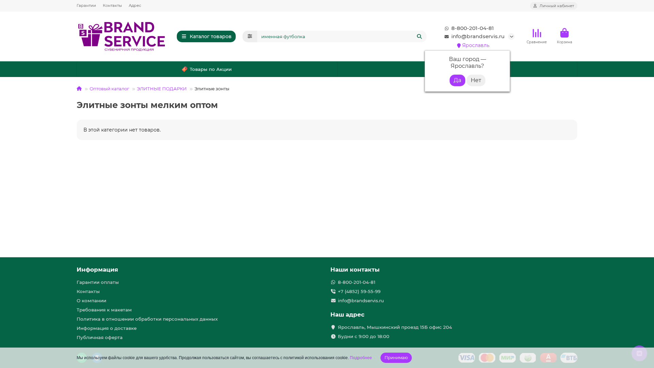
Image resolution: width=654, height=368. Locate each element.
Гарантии (86, 5)
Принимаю (396, 357)
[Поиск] (419, 36)
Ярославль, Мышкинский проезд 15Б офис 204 (395, 327)
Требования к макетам (104, 309)
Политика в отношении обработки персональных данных (147, 319)
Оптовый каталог (109, 88)
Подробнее (361, 357)
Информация (97, 269)
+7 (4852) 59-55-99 (359, 291)
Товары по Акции (211, 69)
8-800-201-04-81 (472, 28)
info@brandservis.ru (477, 36)
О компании (91, 300)
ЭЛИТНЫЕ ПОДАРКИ (162, 88)
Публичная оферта (100, 337)
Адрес (135, 5)
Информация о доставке (107, 328)
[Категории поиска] (250, 36)
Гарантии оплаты (98, 282)
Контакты (112, 5)
